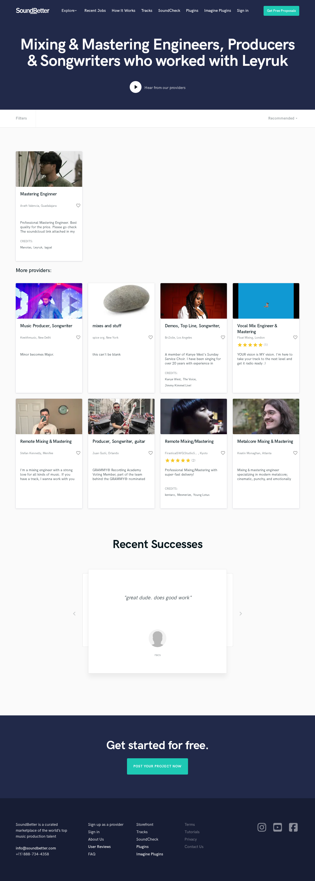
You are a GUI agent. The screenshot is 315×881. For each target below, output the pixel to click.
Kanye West (173, 379)
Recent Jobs (95, 10)
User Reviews (99, 847)
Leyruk (37, 247)
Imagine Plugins (217, 10)
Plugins (192, 10)
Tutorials (192, 832)
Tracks (146, 10)
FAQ (91, 854)
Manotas (25, 247)
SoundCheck (169, 10)
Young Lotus (201, 495)
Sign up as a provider (106, 824)
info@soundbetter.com (36, 848)
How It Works (123, 10)
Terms (190, 824)
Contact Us (194, 847)
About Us (96, 839)
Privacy (191, 839)
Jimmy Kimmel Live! (178, 385)
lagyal (48, 247)
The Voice (189, 379)
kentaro (170, 495)
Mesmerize (184, 495)
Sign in (243, 10)
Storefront (144, 824)
